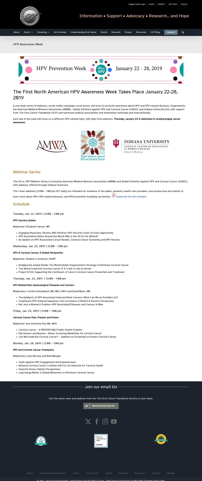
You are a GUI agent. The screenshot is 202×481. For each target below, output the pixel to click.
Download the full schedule (131, 197)
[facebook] (97, 421)
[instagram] (105, 421)
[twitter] (88, 421)
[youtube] (114, 421)
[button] (183, 32)
